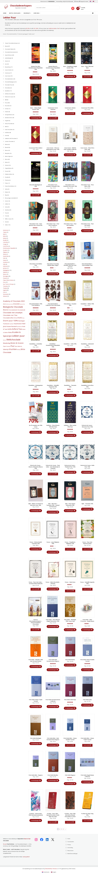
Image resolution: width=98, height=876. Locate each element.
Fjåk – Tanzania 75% (87, 503)
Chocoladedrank (13, 310)
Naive (6, 162)
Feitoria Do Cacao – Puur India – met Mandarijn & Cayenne (53, 467)
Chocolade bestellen (12, 34)
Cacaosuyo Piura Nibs (87, 108)
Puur (13, 346)
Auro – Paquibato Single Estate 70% (70, 67)
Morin (6, 159)
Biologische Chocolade (13, 307)
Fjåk (6, 99)
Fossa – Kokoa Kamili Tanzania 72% (36, 542)
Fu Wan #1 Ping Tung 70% (87, 814)
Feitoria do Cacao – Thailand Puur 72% (70, 466)
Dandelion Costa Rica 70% (87, 386)
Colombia (5, 242)
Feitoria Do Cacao (9, 96)
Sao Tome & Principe (8, 284)
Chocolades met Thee (10, 315)
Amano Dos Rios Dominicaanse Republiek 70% (36, 68)
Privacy (69, 844)
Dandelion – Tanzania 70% (70, 386)
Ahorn (4, 304)
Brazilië (5, 240)
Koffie (10, 329)
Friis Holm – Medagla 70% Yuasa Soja (70, 620)
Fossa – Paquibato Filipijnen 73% (70, 542)
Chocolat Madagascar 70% (35, 185)
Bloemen (6, 310)
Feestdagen (21, 321)
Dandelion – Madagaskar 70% (36, 386)
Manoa (6, 144)
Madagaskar (6, 270)
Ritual (6, 195)
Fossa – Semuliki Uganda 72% (87, 582)
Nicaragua (5, 276)
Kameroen (5, 230)
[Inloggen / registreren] (93, 13)
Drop (23, 318)
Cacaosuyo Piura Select (35, 148)
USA (4, 292)
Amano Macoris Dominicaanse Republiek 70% (53, 68)
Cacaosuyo (7, 73)
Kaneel (9, 326)
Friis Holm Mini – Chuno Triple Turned (87, 738)
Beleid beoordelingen (72, 853)
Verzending (70, 847)
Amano (6, 61)
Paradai (7, 177)
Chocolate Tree (8, 85)
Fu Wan (6, 108)
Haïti (4, 258)
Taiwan (5, 232)
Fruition (6, 111)
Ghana (4, 254)
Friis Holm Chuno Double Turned (87, 660)
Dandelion (7, 90)
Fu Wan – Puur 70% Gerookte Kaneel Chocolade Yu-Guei (70, 815)
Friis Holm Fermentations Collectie (53, 700)
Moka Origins (8, 156)
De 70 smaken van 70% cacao (35, 426)
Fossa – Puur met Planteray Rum (87, 542)
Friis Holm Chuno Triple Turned (35, 700)
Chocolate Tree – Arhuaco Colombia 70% (53, 185)
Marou (6, 150)
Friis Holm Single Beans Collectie (87, 775)
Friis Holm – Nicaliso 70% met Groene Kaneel (36, 660)
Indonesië (5, 266)
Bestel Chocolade (14, 13)
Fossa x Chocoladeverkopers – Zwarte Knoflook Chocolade (35, 622)
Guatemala (5, 256)
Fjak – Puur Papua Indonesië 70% (70, 504)
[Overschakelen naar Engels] (93, 1)
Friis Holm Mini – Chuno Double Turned (70, 738)
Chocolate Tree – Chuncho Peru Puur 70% (70, 185)
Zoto (6, 222)
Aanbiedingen (8, 58)
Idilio (6, 126)
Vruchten (13, 349)
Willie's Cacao (8, 219)
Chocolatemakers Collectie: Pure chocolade (53, 304)
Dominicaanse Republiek (9, 248)
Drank (19, 318)
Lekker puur (18, 335)
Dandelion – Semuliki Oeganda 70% (53, 386)
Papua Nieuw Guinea (8, 280)
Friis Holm (7, 105)
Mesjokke (7, 153)
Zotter (6, 225)
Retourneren (70, 850)
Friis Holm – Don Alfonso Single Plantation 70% (53, 620)
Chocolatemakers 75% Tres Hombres (35, 304)
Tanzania (5, 286)
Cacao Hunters (8, 70)
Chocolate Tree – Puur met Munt (87, 224)
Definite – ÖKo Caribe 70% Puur (70, 426)
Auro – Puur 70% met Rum (87, 67)
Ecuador (5, 250)
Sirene (6, 201)
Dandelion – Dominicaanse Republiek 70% (53, 345)
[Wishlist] (72, 8)
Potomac (7, 180)
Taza (6, 213)
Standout (7, 210)
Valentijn (6, 349)
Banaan (21, 304)
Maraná (7, 147)
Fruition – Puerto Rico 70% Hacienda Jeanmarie (36, 814)
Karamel (14, 326)
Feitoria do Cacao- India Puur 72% (87, 466)
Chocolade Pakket (9, 49)
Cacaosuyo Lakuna (70, 108)
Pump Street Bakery (9, 186)
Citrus (15, 318)
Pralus (6, 183)
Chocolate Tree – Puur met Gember (70, 224)
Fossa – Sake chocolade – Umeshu (53, 582)
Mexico (5, 274)
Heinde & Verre (8, 117)
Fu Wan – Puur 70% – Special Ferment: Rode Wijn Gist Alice (52, 815)
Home (4, 13)
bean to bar (27, 838)
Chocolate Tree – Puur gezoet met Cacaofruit (35, 224)
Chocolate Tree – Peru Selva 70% (87, 185)
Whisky (18, 349)
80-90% (28, 28)
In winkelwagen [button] (35, 78)
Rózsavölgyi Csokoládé (10, 198)
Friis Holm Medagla (35, 738)
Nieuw (6, 46)
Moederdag (6, 343)
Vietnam (5, 296)
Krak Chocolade (8, 129)
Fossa (6, 102)
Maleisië (5, 272)
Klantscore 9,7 (44, 1)
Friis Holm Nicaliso (53, 775)
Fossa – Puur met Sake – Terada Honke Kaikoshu (36, 582)
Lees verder (87, 76)
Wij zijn (5, 844)
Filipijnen (5, 252)
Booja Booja (8, 67)
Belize (4, 236)
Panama (5, 278)
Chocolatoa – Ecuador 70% (70, 304)
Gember (11, 323)
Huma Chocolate (9, 123)
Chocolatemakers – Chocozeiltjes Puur (87, 264)
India (4, 264)
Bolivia (4, 238)
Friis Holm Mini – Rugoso (36, 775)
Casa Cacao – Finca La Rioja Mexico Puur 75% (52, 148)
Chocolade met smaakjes (12, 312)
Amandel (16, 304)
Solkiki (6, 204)
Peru (4, 282)
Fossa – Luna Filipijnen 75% (53, 542)
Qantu (6, 189)
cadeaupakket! (26, 856)
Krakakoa (7, 132)
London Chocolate (9, 141)
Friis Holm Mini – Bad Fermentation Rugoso (53, 738)
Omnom (7, 165)
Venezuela (5, 294)
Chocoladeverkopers (21, 5)
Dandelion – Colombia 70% (35, 344)
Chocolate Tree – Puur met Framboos (53, 224)
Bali (4, 234)
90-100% (36, 28)
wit (58, 28)
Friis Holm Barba (70, 659)
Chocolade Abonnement (10, 52)
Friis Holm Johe (87, 699)
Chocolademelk (21, 310)
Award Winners (8, 55)
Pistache (8, 346)
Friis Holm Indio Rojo (70, 699)
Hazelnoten (18, 324)
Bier (24, 304)
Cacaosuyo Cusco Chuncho (53, 108)
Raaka (6, 192)
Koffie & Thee (17, 329)
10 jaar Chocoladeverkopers (11, 43)
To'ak (6, 216)
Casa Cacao (7, 76)
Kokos (10, 332)
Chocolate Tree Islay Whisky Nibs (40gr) (53, 264)
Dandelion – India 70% (70, 344)
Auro (6, 64)
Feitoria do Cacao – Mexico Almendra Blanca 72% (36, 467)
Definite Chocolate (9, 93)
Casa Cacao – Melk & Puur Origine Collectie (70, 148)
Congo (4, 244)
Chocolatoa (7, 88)
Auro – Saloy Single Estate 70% (35, 108)
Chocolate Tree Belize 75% (35, 264)
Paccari (6, 171)
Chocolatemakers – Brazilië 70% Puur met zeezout (70, 265)
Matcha (4, 340)
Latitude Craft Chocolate (10, 138)
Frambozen (6, 324)
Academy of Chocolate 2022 (14, 301)
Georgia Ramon (8, 114)
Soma (6, 207)
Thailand (5, 288)
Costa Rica (5, 246)
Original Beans (8, 168)
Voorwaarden (70, 841)
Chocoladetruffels (8, 318)
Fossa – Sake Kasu (70, 582)
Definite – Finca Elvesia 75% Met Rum (52, 426)
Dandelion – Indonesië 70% (87, 344)
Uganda (5, 290)
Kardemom (19, 326)
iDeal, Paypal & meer (82, 1)
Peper (4, 346)
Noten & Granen (17, 343)
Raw (16, 346)
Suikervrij (19, 346)
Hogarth (7, 120)
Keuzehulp (27, 13)
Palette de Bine (8, 174)
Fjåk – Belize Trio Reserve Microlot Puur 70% (35, 504)
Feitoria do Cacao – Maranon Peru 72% (87, 426)
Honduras (5, 262)
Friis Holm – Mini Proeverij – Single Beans (87, 620)
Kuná (6, 135)
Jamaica (5, 268)
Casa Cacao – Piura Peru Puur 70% (87, 148)
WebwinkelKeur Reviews (51, 868)
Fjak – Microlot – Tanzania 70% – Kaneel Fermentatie (52, 505)
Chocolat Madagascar (10, 82)
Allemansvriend (9, 304)
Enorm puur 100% (10, 320)
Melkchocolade (13, 339)
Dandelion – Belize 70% (87, 304)
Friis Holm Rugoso (70, 775)
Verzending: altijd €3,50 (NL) (63, 1)
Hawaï (4, 260)
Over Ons (36, 13)
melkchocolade (52, 28)
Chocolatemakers (9, 79)
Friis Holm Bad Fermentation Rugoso (53, 660)
